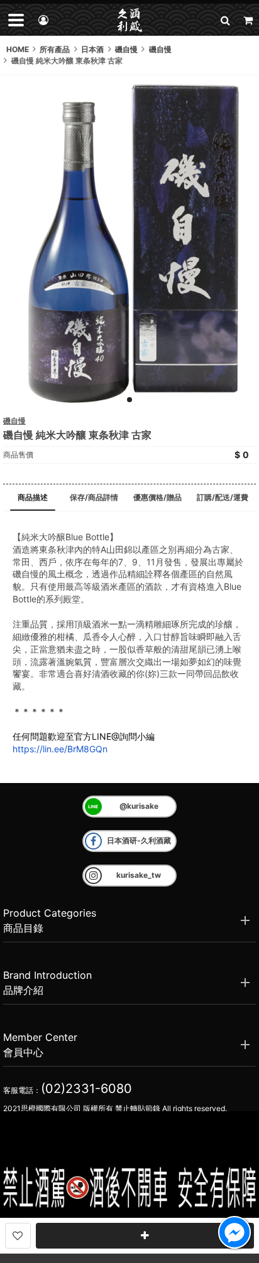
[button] (225, 20)
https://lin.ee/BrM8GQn (60, 748)
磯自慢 (14, 420)
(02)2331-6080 (86, 1088)
